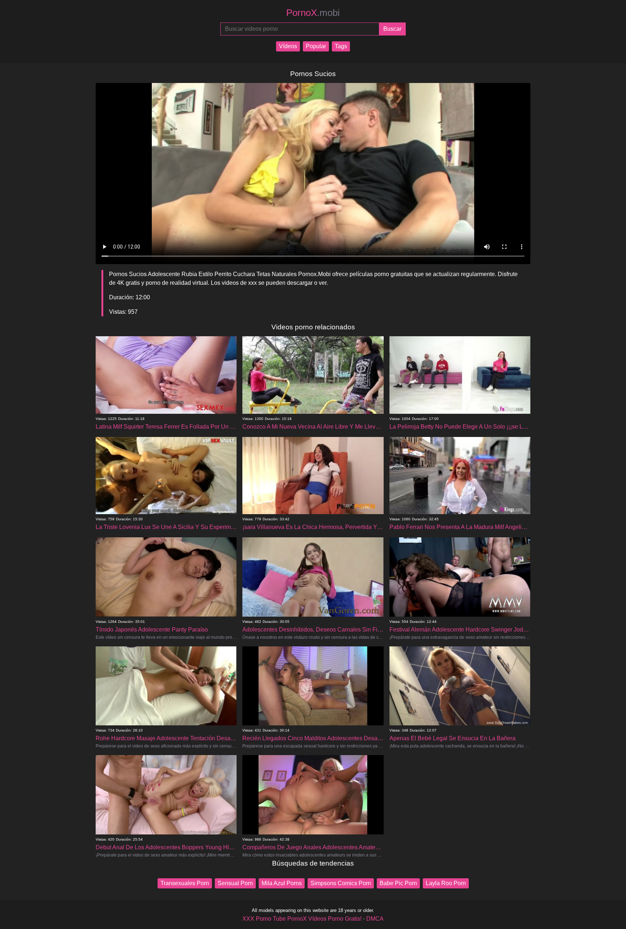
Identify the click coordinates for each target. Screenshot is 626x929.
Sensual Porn (235, 883)
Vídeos (288, 46)
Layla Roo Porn (446, 883)
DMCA (375, 919)
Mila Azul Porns (282, 883)
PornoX (313, 13)
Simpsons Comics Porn (340, 883)
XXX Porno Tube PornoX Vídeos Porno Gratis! (302, 919)
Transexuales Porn (184, 883)
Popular (316, 46)
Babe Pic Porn (398, 883)
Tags (341, 46)
